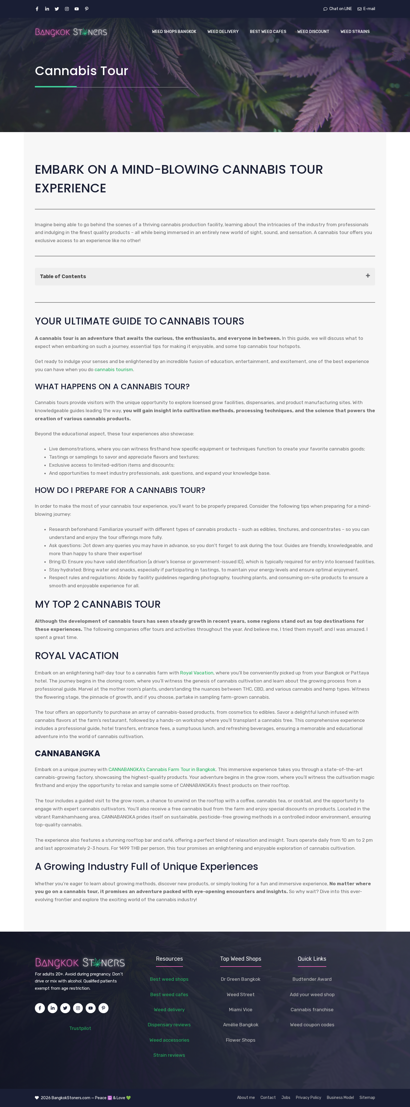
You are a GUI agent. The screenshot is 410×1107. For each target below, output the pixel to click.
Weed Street (241, 994)
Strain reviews (169, 1055)
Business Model (340, 1097)
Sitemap (367, 1097)
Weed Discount (313, 31)
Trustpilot (80, 1028)
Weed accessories (169, 1040)
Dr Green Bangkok (241, 979)
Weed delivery (169, 1009)
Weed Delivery (223, 31)
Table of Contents (63, 276)
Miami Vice (240, 1009)
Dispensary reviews (169, 1024)
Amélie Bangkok (241, 1024)
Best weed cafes (169, 994)
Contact (268, 1097)
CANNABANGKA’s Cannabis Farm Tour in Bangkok (162, 769)
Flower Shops (240, 1040)
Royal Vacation (196, 673)
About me (246, 1097)
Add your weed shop (312, 994)
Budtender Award (312, 979)
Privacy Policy (308, 1097)
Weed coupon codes (312, 1024)
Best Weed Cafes (268, 31)
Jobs (285, 1097)
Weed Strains (355, 31)
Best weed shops (169, 979)
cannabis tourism (114, 369)
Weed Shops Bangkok (174, 31)
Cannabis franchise (312, 1009)
